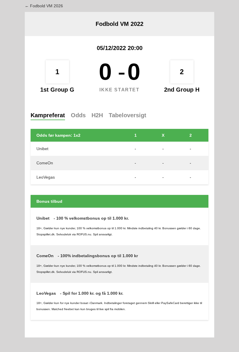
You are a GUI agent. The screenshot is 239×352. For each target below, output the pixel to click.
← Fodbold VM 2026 (44, 5)
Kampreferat (48, 115)
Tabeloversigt (127, 115)
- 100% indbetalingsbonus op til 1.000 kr (98, 255)
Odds (78, 115)
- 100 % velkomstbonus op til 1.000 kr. (91, 218)
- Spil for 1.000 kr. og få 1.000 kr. (91, 293)
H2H (97, 115)
